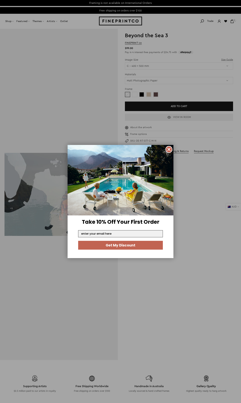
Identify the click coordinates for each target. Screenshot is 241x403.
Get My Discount (120, 245)
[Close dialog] (169, 149)
